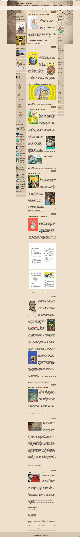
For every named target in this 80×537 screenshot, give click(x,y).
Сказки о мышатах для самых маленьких (36, 109)
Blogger (47, 535)
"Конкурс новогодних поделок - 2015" (38, 9)
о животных (38, 168)
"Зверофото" (46, 9)
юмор (29, 415)
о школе (59, 73)
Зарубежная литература (36, 104)
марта (19, 96)
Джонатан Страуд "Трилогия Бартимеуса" (22, 187)
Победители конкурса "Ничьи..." (34, 8)
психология (59, 76)
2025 (18, 75)
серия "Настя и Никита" (60, 90)
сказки (55, 168)
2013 (18, 121)
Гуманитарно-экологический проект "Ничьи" (23, 8)
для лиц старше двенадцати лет (34, 414)
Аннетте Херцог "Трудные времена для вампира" (38, 387)
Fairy (59, 107)
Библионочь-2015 (60, 6)
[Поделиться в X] (43, 43)
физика (59, 97)
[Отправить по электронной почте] (41, 43)
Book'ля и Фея (25, 6)
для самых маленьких (61, 50)
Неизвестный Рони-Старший (34, 298)
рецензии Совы (60, 85)
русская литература (45, 44)
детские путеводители (60, 43)
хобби (48, 293)
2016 (18, 85)
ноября (19, 87)
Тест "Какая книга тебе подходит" (38, 6)
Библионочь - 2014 (54, 6)
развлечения (59, 77)
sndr (41, 535)
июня (18, 93)
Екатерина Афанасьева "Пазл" (22, 160)
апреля (19, 95)
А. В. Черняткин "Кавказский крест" (36, 472)
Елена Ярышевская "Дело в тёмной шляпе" (22, 140)
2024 (18, 76)
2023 (18, 77)
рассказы (59, 80)
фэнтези (54, 414)
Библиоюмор (30, 6)
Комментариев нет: (37, 43)
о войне (59, 64)
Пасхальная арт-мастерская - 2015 (21, 9)
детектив (31, 104)
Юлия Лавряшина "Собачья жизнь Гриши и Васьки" (22, 167)
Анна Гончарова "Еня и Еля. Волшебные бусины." (38, 216)
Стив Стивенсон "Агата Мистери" (35, 49)
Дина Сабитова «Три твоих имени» (22, 146)
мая (18, 94)
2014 (18, 120)
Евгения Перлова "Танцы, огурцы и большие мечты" (39, 14)
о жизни (34, 44)
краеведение (43, 466)
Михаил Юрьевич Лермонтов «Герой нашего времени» (22, 127)
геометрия (59, 40)
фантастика (47, 382)
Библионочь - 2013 (47, 6)
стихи (59, 93)
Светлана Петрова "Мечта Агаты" (22, 153)
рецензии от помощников (38, 44)
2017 (18, 84)
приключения (44, 104)
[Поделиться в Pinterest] (44, 43)
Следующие (30, 525)
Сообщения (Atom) (44, 528)
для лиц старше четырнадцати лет (60, 48)
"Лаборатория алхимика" (44, 8)
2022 (18, 78)
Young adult (59, 102)
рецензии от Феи (43, 382)
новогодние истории (60, 62)
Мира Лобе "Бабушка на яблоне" (34, 173)
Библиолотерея (30, 9)
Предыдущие (54, 525)
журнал (59, 52)
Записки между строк (24, 3)
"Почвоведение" (52, 8)
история (40, 466)
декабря (19, 86)
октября (19, 88)
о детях (31, 44)
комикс (59, 58)
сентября (19, 89)
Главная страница (19, 6)
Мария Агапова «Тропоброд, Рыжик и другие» (22, 180)
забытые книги (60, 53)
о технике (59, 72)
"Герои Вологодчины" (32, 420)
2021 (18, 79)
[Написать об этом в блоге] (42, 43)
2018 (18, 83)
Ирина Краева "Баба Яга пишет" (22, 133)
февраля (19, 97)
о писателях (38, 382)
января (19, 117)
